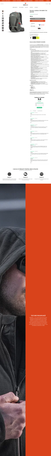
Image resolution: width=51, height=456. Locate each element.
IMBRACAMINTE (15, 7)
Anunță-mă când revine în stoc (37, 20)
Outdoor (31, 7)
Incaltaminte (21, 7)
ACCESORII (36, 7)
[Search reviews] (31, 111)
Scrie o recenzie (39, 107)
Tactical (26, 7)
